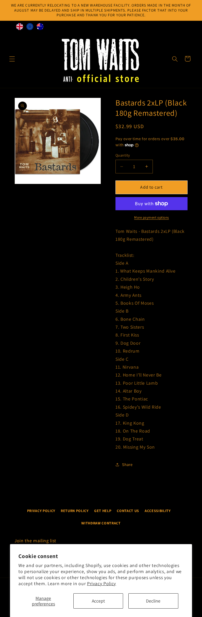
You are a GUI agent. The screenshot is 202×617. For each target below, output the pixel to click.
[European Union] (30, 28)
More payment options (151, 217)
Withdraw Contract (100, 523)
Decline (153, 601)
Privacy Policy (101, 583)
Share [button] (127, 464)
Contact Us (128, 510)
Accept (98, 601)
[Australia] (40, 28)
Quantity (122, 155)
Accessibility (158, 510)
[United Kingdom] (19, 28)
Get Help (102, 510)
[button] (12, 58)
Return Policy (75, 510)
